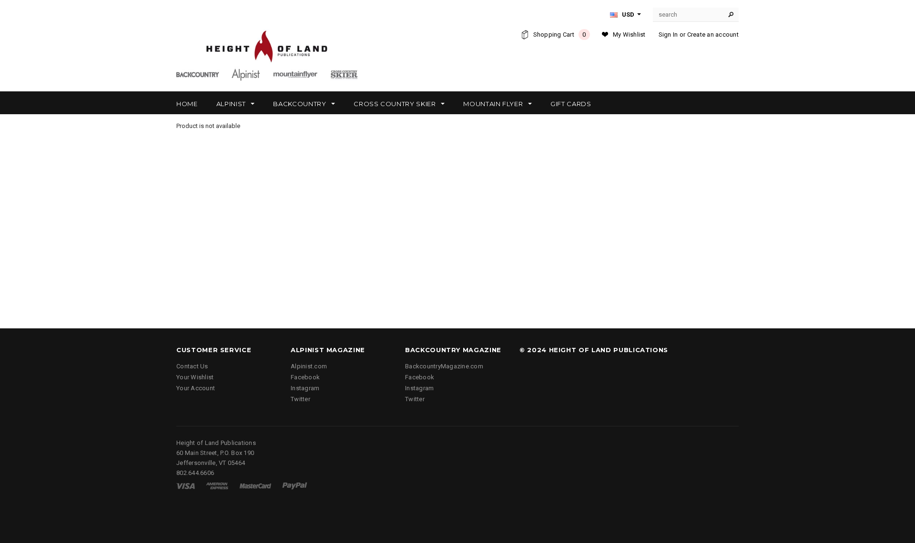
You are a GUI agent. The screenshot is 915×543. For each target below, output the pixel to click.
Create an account (713, 34)
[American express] (217, 485)
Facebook (305, 377)
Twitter (300, 399)
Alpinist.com (309, 366)
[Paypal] (294, 485)
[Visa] (185, 485)
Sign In (668, 34)
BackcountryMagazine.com (444, 366)
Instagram (305, 388)
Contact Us (192, 366)
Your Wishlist (195, 377)
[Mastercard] (255, 485)
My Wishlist (629, 34)
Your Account (195, 388)
